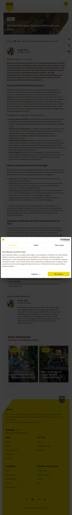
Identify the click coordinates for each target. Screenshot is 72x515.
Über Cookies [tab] (59, 245)
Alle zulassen (58, 274)
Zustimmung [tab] (12, 245)
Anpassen (34, 274)
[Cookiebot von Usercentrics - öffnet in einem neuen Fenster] (61, 239)
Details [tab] (36, 245)
